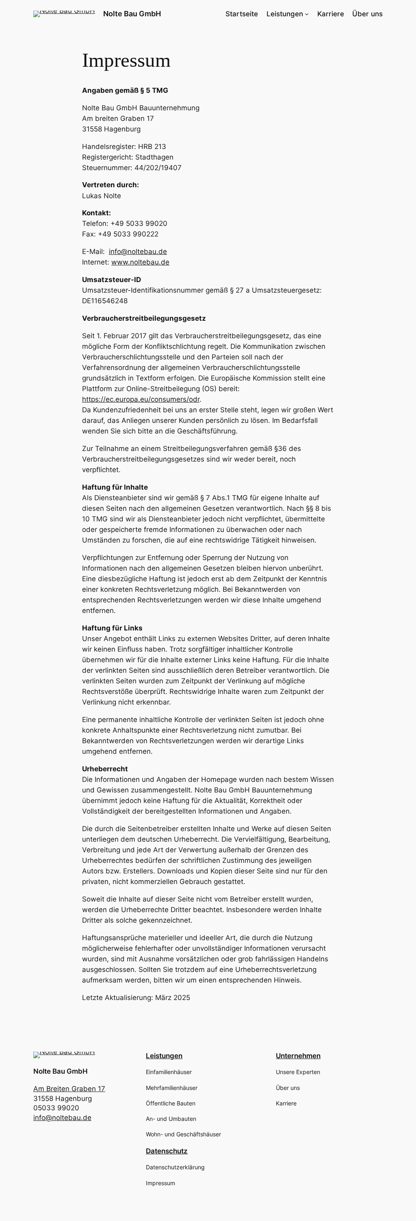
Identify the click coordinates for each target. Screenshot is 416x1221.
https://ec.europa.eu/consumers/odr (140, 399)
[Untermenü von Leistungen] (307, 14)
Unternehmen (298, 1056)
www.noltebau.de (140, 262)
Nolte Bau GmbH (132, 13)
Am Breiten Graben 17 (69, 1089)
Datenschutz (167, 1151)
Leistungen (284, 14)
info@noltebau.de (138, 251)
